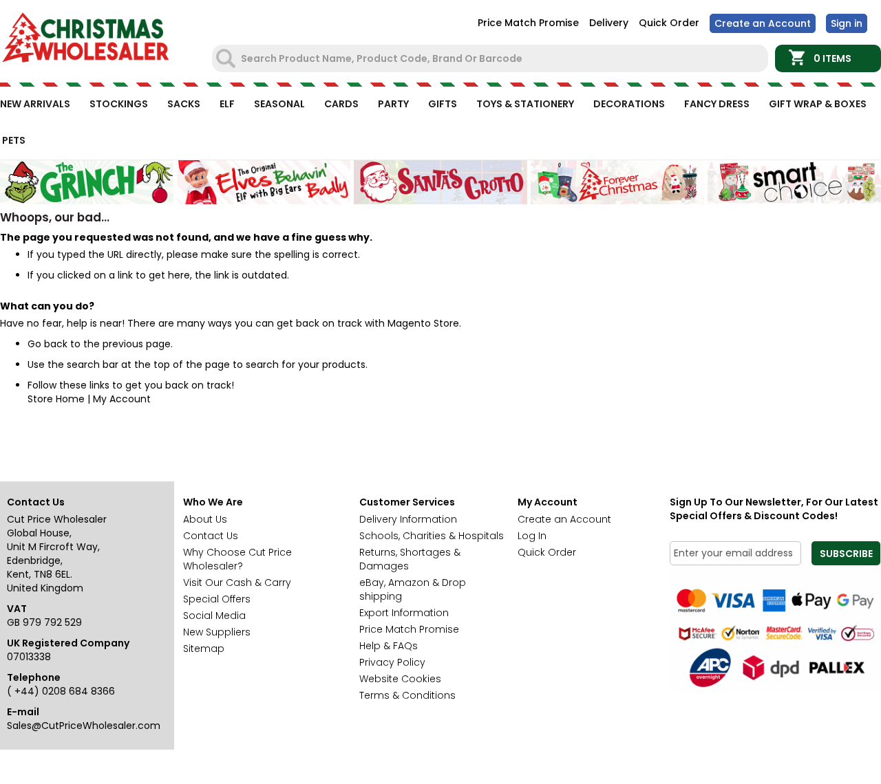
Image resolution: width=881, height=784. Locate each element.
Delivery (608, 23)
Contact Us (210, 536)
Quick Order (669, 23)
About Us (205, 519)
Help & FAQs (388, 646)
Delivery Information (408, 519)
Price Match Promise (528, 23)
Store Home (56, 399)
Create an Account (762, 23)
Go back (47, 344)
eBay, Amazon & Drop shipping (412, 589)
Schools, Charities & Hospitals (431, 536)
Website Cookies (400, 679)
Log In (532, 536)
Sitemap (203, 648)
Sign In (846, 23)
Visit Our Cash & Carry (237, 582)
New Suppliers (217, 632)
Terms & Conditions (407, 695)
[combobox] (491, 58)
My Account (122, 399)
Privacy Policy (392, 662)
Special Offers (217, 599)
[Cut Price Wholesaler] (86, 39)
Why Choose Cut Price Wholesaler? (237, 559)
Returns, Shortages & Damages (409, 559)
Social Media (214, 615)
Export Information (404, 613)
